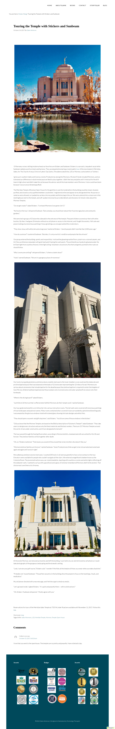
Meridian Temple (40, 617)
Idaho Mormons (26, 617)
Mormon (48, 617)
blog (22, 615)
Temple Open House (58, 617)
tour (77, 169)
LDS (33, 617)
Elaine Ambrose (20, 5)
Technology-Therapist (73, 721)
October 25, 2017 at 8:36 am (28, 638)
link (14, 610)
